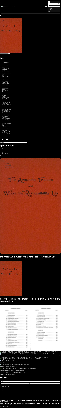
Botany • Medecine (4, 70)
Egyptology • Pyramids (5, 82)
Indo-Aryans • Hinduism (5, 97)
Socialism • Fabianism (5, 128)
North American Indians (5, 115)
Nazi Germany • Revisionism (6, 111)
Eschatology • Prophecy (5, 84)
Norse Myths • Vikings (5, 113)
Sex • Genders (4, 126)
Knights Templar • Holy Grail (6, 102)
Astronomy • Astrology (5, 66)
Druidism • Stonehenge (5, 81)
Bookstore (3, 386)
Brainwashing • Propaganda (6, 71)
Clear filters (1, 55)
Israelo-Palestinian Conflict (6, 101)
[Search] (58, 4)
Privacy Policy (7, 386)
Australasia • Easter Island (6, 68)
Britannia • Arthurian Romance (6, 73)
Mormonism (3, 105)
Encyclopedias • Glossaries (6, 83)
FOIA (2, 152)
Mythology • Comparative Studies (6, 109)
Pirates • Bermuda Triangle (6, 118)
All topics (3, 61)
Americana (3, 63)
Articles (3, 148)
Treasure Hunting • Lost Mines (6, 133)
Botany (3, 151)
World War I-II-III (4, 136)
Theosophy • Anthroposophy (6, 131)
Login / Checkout (2, 304)
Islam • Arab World (4, 99)
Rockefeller (3, 122)
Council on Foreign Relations (6, 78)
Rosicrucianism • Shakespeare (6, 123)
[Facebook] (0, 17)
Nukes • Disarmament (5, 116)
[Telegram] (3, 17)
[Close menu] (49, 2)
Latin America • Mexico (5, 103)
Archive (1, 386)
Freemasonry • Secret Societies (6, 94)
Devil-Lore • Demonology (5, 80)
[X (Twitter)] (1, 17)
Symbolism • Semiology (5, 129)
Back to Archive (7, 304)
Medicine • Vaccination (5, 153)
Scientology (3, 125)
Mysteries (3, 106)
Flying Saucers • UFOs (5, 90)
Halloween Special (4, 95)
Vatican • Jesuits (4, 135)
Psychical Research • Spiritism (6, 120)
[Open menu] (46, 6)
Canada (3, 74)
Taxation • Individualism (5, 130)
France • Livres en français (6, 92)
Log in (49, 11)
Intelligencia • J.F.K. (4, 98)
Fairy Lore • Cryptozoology (5, 85)
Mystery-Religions (4, 108)
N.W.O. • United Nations (5, 110)
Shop (57, 351)
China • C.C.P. (4, 75)
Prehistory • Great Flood (5, 119)
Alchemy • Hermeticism (5, 62)
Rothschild (3, 124)
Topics (49, 5)
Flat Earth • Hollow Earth (5, 88)
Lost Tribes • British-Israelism (6, 104)
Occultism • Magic (4, 117)
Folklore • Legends (4, 91)
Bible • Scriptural (4, 69)
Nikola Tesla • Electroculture (6, 112)
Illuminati (3, 96)
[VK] (2, 17)
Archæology (3, 64)
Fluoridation (3, 89)
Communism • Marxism (5, 76)
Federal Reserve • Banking (5, 87)
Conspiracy (3, 77)
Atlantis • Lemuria (4, 67)
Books (3, 149)
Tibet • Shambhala (4, 132)
